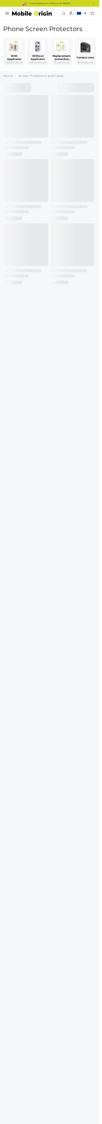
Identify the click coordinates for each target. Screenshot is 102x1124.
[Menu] (7, 13)
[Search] (63, 13)
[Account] (70, 13)
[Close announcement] (94, 3)
